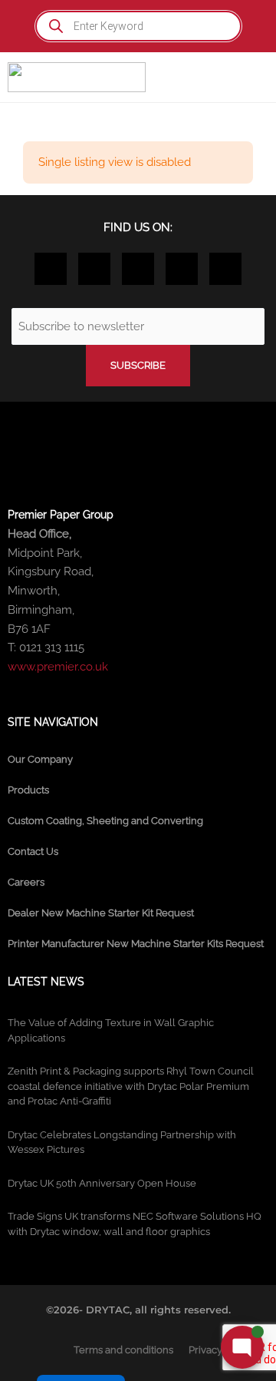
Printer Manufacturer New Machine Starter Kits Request (136, 943)
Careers (26, 882)
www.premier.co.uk (58, 667)
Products (28, 790)
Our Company (40, 759)
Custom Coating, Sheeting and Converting (105, 820)
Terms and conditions (123, 1350)
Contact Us (33, 851)
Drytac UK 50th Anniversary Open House (102, 1183)
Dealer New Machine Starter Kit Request (101, 913)
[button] (253, 77)
